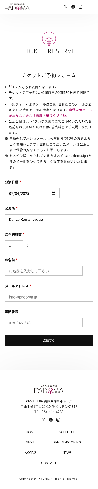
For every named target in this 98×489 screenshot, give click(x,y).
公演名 (11, 208)
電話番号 (11, 311)
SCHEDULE (67, 432)
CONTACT (49, 463)
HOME (30, 432)
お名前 (11, 260)
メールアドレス (18, 286)
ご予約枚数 (15, 234)
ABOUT (30, 442)
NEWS (67, 452)
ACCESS (30, 452)
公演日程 (13, 182)
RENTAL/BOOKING (67, 442)
